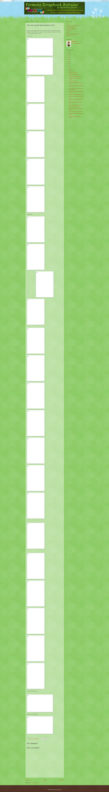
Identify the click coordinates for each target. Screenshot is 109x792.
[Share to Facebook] (45, 739)
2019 (69, 61)
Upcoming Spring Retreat (71, 29)
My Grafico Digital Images (73, 74)
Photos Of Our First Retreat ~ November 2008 (76, 114)
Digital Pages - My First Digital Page (75, 76)
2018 (69, 63)
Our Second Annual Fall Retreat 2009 (75, 111)
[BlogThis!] (42, 739)
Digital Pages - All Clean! (73, 72)
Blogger (60, 789)
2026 (69, 51)
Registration (68, 35)
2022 (69, 57)
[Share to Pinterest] (46, 739)
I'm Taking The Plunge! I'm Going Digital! (75, 78)
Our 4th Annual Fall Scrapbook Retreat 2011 (75, 102)
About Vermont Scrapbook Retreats (72, 25)
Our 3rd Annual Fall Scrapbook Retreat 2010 (75, 109)
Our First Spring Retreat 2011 (74, 106)
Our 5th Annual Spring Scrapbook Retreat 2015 (76, 86)
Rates (67, 32)
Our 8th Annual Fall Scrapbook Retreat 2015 (75, 83)
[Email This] (41, 739)
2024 (69, 53)
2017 (69, 65)
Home (44, 780)
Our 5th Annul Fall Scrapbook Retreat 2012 (75, 100)
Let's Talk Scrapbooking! (73, 81)
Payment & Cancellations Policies (72, 34)
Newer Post (28, 780)
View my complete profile (76, 43)
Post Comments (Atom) (34, 782)
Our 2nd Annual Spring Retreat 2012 (75, 105)
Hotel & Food (68, 30)
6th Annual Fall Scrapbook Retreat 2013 (76, 94)
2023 (69, 55)
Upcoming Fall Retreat (70, 27)
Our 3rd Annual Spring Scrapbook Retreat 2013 (76, 97)
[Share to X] (44, 739)
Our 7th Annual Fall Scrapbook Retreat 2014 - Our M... (75, 89)
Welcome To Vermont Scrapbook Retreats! (74, 117)
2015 (69, 69)
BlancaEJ (74, 41)
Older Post (61, 780)
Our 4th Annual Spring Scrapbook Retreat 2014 (76, 92)
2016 (69, 67)
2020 (69, 59)
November (71, 70)
